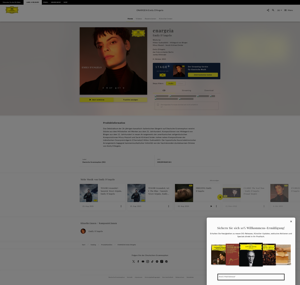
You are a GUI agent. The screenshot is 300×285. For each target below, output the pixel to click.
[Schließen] (291, 221)
